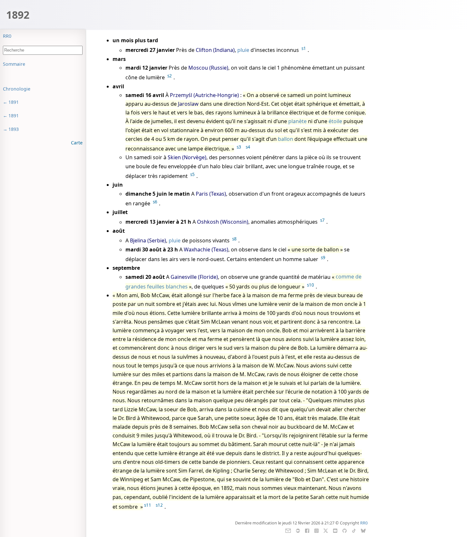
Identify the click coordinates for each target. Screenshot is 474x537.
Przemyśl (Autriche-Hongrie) (204, 95)
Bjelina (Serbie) (148, 240)
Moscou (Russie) (208, 67)
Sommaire (14, 64)
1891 (13, 102)
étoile (335, 121)
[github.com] (344, 530)
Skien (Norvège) (187, 157)
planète (297, 121)
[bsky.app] (363, 530)
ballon (285, 138)
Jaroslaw (188, 103)
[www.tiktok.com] (354, 530)
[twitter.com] (326, 530)
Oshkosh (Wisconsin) (222, 222)
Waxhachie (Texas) (206, 249)
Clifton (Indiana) (215, 50)
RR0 (7, 36)
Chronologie (16, 89)
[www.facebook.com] (307, 530)
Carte (77, 143)
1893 (13, 129)
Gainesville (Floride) (194, 276)
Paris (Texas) (211, 193)
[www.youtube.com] (335, 530)
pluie (243, 50)
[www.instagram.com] (316, 530)
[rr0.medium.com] (297, 530)
